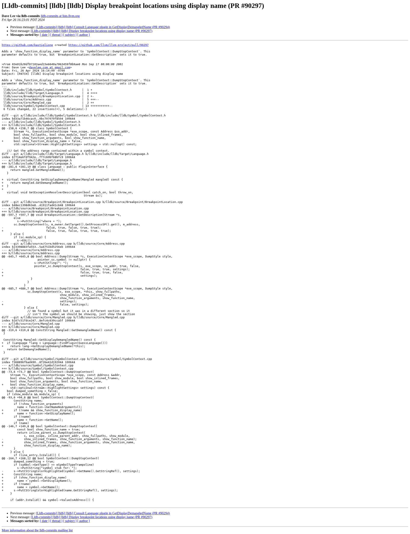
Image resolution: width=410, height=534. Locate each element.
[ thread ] (56, 35)
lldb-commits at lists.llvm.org (60, 16)
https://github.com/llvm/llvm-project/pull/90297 (108, 45)
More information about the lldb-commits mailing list (37, 530)
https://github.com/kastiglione (27, 45)
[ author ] (83, 35)
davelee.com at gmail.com (49, 67)
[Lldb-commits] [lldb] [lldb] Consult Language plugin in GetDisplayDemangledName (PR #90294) (103, 27)
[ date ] (44, 35)
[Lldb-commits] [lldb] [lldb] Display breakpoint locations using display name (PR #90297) (91, 31)
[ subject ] (69, 35)
